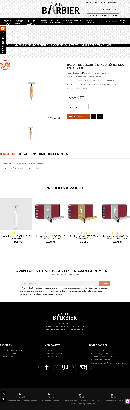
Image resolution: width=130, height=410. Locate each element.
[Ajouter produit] (100, 116)
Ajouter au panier (80, 116)
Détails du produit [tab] (32, 154)
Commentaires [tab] (58, 154)
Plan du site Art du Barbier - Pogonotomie (108, 363)
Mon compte (52, 356)
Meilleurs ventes (8, 356)
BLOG (3, 49)
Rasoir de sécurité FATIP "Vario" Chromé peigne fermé (50, 237)
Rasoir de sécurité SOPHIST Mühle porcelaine (17, 237)
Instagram (3, 42)
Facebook (3, 33)
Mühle (84, 73)
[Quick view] (30, 230)
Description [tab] (8, 154)
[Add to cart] (4, 230)
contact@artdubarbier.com (72, 329)
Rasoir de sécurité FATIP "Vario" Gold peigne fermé (84, 237)
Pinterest (3, 37)
